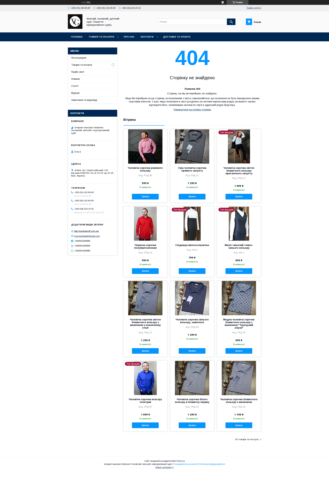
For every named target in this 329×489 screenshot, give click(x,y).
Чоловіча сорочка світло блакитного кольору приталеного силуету (238, 171)
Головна (76, 37)
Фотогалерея (78, 57)
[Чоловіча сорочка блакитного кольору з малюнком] (239, 378)
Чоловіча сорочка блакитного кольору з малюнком (239, 400)
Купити (145, 196)
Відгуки (75, 93)
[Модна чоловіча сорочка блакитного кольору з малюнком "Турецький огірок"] (239, 298)
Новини (75, 79)
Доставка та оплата (176, 37)
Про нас (129, 37)
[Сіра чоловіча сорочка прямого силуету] (192, 146)
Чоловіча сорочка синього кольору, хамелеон (192, 321)
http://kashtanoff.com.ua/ (86, 231)
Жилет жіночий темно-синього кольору (239, 246)
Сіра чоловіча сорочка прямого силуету (192, 169)
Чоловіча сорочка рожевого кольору (145, 169)
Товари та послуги (101, 37)
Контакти (147, 37)
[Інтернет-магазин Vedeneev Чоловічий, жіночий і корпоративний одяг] (75, 28)
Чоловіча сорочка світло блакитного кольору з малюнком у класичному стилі (145, 323)
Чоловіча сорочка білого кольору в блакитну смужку (192, 400)
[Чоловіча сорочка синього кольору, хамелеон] (192, 298)
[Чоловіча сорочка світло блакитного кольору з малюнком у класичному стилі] (145, 298)
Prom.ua (181, 461)
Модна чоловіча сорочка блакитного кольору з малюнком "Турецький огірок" (238, 323)
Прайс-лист (77, 71)
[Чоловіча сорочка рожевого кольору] (145, 146)
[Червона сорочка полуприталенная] (145, 223)
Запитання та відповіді (84, 100)
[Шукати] (231, 22)
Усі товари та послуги (246, 439)
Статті (74, 86)
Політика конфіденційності (212, 464)
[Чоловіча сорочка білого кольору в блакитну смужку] (192, 378)
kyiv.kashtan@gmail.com (87, 236)
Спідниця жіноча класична (192, 245)
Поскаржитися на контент (185, 464)
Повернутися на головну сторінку (192, 109)
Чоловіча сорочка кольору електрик (145, 400)
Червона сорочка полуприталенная (145, 246)
